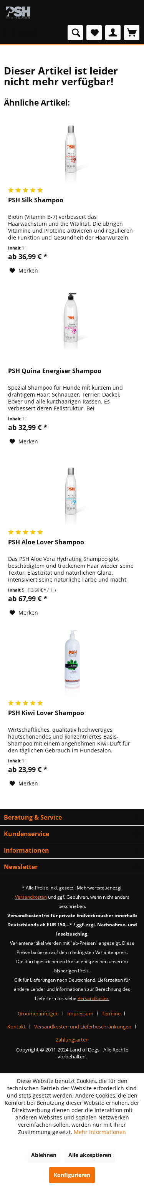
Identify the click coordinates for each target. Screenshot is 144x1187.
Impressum (80, 1013)
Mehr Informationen (100, 1132)
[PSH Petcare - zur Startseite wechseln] (18, 12)
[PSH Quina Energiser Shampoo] (72, 320)
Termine (111, 1013)
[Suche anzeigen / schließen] (75, 32)
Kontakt (16, 1026)
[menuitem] (20, 32)
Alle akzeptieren (89, 1155)
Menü (27, 32)
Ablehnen (43, 1155)
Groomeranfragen (38, 1013)
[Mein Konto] (113, 32)
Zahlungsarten (72, 1039)
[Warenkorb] (131, 32)
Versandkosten (31, 897)
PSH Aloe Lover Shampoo (46, 542)
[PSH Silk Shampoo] (72, 150)
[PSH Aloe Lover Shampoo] (72, 492)
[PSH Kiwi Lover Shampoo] (72, 663)
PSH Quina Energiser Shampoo (54, 371)
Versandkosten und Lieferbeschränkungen (82, 1026)
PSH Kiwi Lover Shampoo (46, 713)
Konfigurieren (72, 1175)
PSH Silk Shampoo (35, 200)
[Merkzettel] (94, 32)
